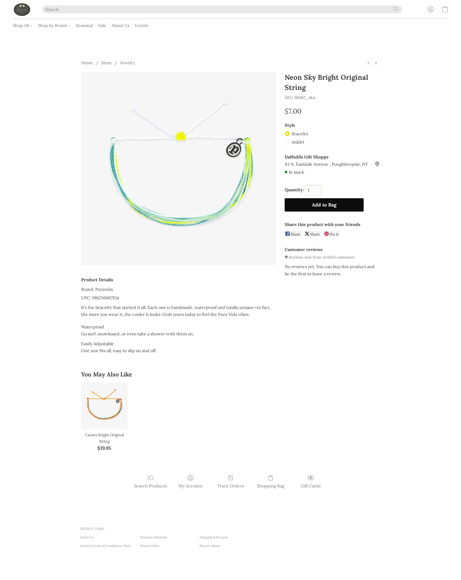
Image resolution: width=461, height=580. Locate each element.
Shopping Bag (270, 485)
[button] (22, 9)
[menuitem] (368, 63)
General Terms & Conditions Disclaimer (106, 546)
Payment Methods (153, 537)
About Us (120, 25)
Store (106, 62)
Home (87, 62)
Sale (102, 25)
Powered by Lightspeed (157, 569)
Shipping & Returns (214, 537)
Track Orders (230, 485)
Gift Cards (311, 485)
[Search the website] (396, 9)
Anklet (298, 142)
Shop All (21, 25)
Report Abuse (210, 546)
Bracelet (300, 133)
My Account (190, 485)
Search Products (150, 485)
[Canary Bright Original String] (104, 406)
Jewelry (127, 62)
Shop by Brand (53, 25)
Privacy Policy (150, 546)
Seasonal (84, 25)
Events (141, 25)
